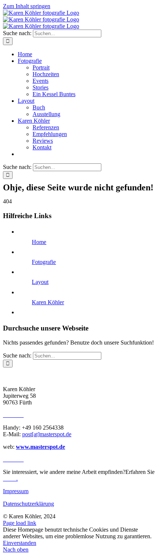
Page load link (19, 523)
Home (39, 242)
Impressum (15, 491)
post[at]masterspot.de (46, 434)
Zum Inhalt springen (26, 6)
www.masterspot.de (40, 447)
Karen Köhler (48, 302)
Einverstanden (19, 543)
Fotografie (44, 262)
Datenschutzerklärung (28, 504)
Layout (40, 282)
